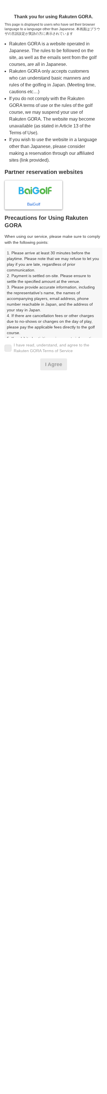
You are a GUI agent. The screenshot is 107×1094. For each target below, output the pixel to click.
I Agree (53, 364)
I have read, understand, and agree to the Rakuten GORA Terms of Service (51, 348)
